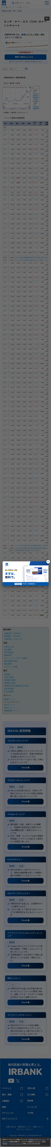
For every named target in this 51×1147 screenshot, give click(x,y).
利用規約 (31, 1139)
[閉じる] (48, 561)
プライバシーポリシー (15, 1143)
